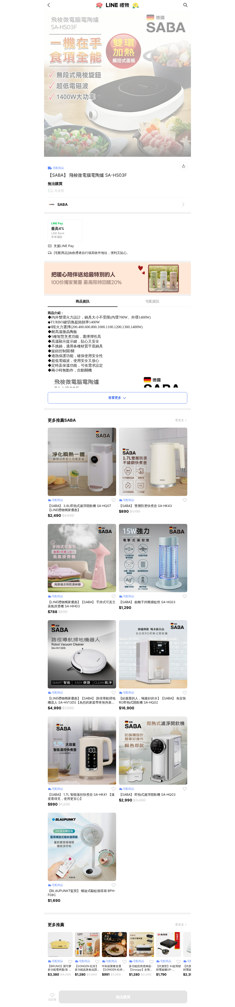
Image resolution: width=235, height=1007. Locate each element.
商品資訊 (83, 301)
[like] (113, 500)
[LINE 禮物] (117, 5)
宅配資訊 (152, 301)
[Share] (183, 166)
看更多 (179, 420)
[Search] (185, 5)
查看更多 (114, 397)
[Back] (49, 5)
